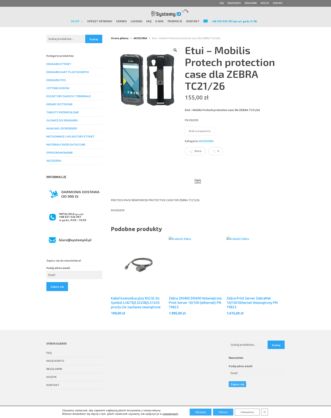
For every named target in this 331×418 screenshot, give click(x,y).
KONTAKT (52, 385)
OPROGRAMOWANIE (59, 152)
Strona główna (120, 38)
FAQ (49, 352)
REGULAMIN (54, 368)
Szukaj (93, 39)
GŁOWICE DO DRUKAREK (62, 120)
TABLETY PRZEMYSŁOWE (62, 112)
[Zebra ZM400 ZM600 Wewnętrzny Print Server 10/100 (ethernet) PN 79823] (196, 264)
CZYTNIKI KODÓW (57, 88)
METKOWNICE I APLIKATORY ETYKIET (70, 136)
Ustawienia (247, 412)
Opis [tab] (197, 180)
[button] (175, 50)
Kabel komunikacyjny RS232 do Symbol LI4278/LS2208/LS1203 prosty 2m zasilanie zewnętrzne (136, 302)
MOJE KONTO (55, 360)
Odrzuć (223, 412)
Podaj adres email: (58, 268)
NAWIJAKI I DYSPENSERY (61, 128)
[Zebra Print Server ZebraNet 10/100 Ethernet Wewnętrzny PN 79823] (254, 264)
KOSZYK (51, 377)
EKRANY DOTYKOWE (59, 104)
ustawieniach (170, 413)
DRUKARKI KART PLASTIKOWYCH (67, 72)
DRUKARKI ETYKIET (58, 64)
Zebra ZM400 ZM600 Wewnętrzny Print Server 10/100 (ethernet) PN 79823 (195, 302)
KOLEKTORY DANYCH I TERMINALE (68, 96)
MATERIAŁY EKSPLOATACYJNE (65, 144)
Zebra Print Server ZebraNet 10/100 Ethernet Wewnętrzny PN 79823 (252, 302)
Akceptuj (200, 412)
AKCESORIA (53, 160)
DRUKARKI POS (56, 80)
